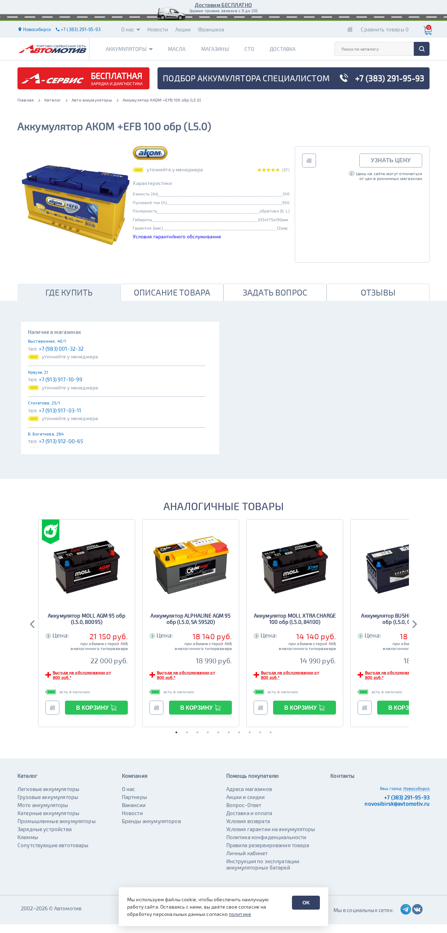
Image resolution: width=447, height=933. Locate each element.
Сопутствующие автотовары (53, 845)
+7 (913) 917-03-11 (60, 410)
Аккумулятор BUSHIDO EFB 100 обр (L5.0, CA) (398, 618)
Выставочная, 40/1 (47, 340)
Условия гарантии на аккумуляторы (270, 829)
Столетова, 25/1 (44, 402)
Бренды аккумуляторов (151, 821)
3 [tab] (197, 732)
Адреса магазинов (249, 789)
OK (306, 902)
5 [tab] (218, 732)
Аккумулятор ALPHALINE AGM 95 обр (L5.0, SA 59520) (190, 618)
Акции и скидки (245, 797)
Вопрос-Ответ (244, 805)
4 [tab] (207, 732)
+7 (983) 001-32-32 (61, 348)
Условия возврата (248, 821)
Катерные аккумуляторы (48, 813)
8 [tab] (249, 732)
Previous (32, 623)
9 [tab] (260, 732)
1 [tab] (176, 732)
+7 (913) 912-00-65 (61, 441)
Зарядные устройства (44, 829)
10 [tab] (270, 732)
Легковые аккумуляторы (48, 789)
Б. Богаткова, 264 (46, 433)
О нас (127, 29)
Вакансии (134, 805)
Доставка (282, 49)
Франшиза (211, 29)
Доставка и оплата (249, 813)
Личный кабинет (247, 853)
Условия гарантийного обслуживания (177, 236)
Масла (177, 49)
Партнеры (134, 797)
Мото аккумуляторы (42, 805)
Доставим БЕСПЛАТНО (223, 5)
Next (414, 623)
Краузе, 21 (38, 372)
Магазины (215, 49)
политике (240, 914)
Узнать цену (391, 160)
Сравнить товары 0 (385, 29)
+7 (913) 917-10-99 (61, 379)
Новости (157, 29)
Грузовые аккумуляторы (47, 797)
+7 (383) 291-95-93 (407, 797)
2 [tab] (186, 732)
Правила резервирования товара (267, 845)
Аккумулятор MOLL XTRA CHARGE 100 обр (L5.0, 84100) (295, 618)
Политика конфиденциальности (266, 837)
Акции (183, 29)
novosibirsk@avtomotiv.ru (397, 803)
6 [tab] (228, 732)
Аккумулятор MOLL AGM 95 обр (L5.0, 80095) (86, 618)
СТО (249, 49)
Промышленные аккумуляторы (56, 821)
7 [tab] (239, 732)
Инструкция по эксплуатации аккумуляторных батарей (263, 864)
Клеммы (27, 837)
